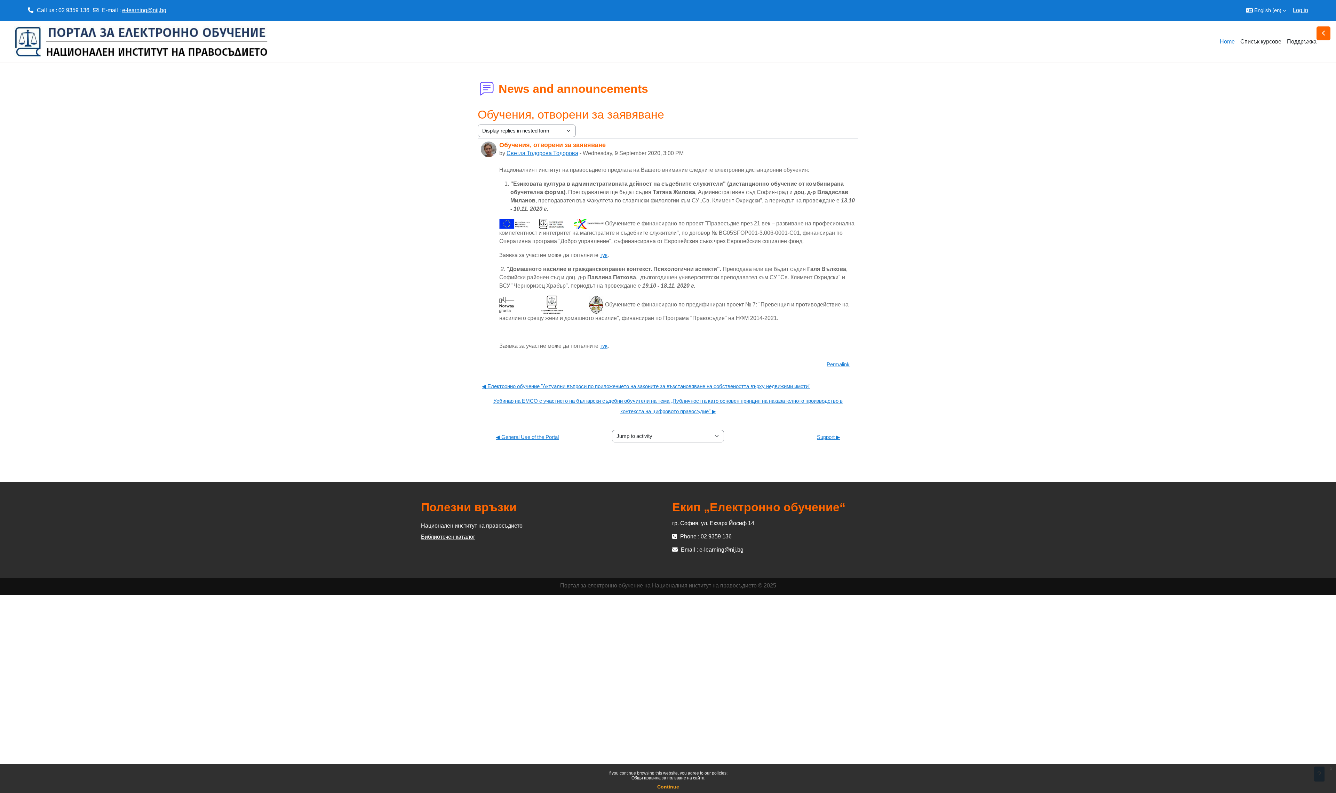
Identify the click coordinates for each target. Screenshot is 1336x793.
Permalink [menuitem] (838, 364)
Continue (668, 787)
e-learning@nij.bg (144, 10)
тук (603, 255)
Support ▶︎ (828, 437)
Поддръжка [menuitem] (1302, 42)
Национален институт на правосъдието (472, 526)
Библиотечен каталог (448, 537)
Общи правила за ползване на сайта (668, 778)
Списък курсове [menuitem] (1260, 42)
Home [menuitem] (1227, 42)
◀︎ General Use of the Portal (527, 437)
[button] (1266, 10)
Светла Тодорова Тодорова (542, 153)
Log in (1300, 10)
